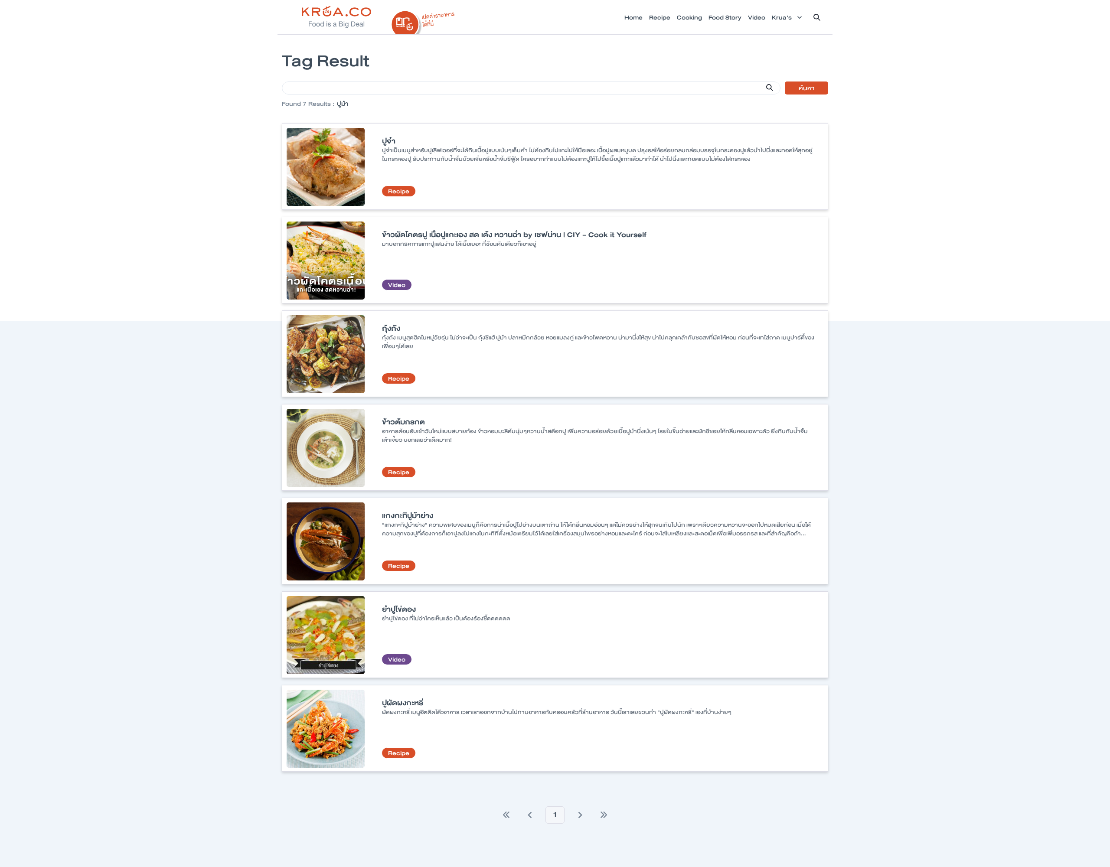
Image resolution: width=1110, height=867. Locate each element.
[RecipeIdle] (423, 20)
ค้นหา (806, 88)
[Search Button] (769, 87)
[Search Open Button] (817, 17)
